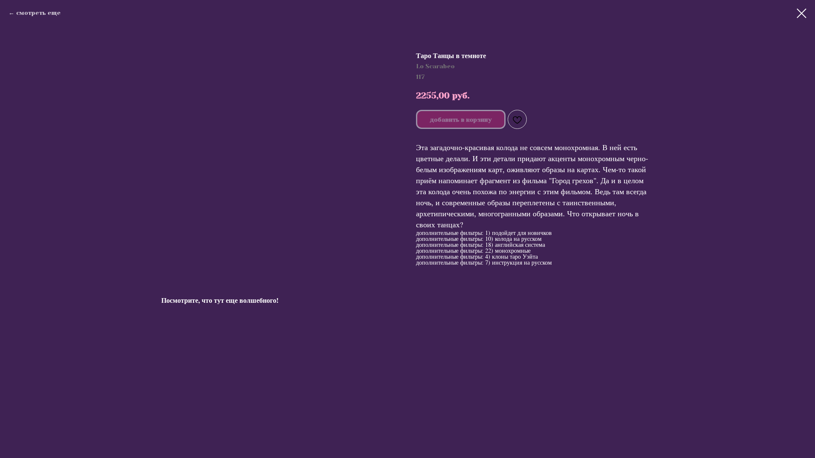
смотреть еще (38, 12)
